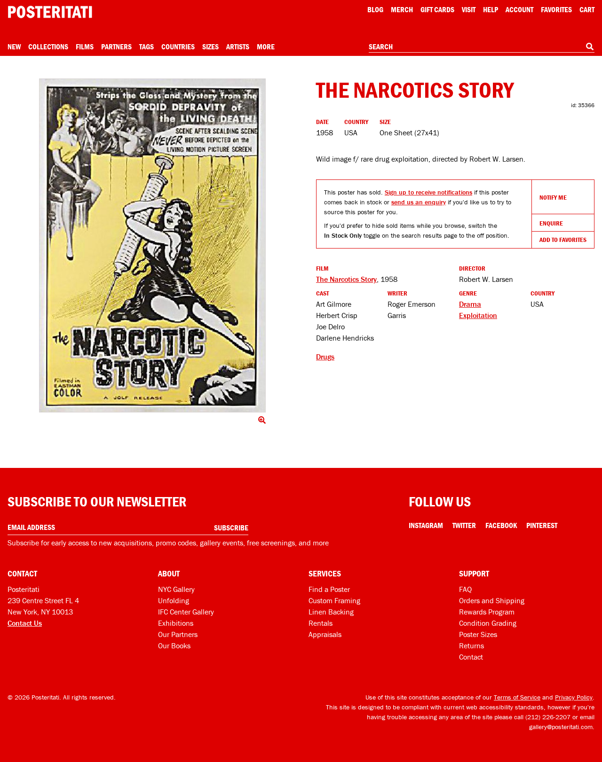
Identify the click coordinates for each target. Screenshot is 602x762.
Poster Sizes (478, 634)
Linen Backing (331, 611)
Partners (116, 46)
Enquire (551, 223)
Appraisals (325, 634)
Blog (375, 9)
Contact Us (25, 623)
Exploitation (478, 315)
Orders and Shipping (491, 600)
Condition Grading (487, 623)
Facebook (501, 525)
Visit (468, 9)
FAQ (465, 589)
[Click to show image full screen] (152, 245)
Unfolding (173, 600)
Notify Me (553, 197)
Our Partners (178, 634)
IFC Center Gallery (186, 611)
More (266, 46)
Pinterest (541, 525)
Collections (48, 46)
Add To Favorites (562, 239)
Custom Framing (334, 600)
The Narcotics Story (346, 279)
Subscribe (231, 527)
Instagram (426, 525)
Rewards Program (487, 611)
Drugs (325, 356)
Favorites (556, 9)
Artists (237, 46)
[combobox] (481, 47)
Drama (470, 304)
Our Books (174, 645)
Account (519, 9)
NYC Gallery (176, 589)
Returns (471, 645)
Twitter (464, 525)
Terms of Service (517, 697)
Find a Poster (329, 589)
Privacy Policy (574, 697)
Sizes (210, 46)
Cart (586, 9)
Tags (146, 46)
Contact (471, 656)
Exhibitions (175, 623)
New (14, 46)
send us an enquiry (418, 202)
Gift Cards (437, 9)
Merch (402, 9)
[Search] (589, 46)
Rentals (321, 623)
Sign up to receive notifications (428, 192)
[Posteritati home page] (50, 12)
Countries (178, 46)
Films (85, 46)
